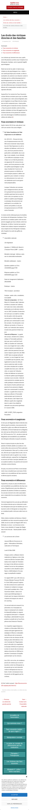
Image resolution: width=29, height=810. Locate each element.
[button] (26, 776)
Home (5, 17)
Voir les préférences (14, 804)
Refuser (14, 799)
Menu (15, 12)
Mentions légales (14, 807)
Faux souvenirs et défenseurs (11, 52)
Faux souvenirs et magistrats (11, 50)
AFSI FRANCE (15, 41)
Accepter (14, 795)
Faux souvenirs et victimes (10, 48)
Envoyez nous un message (15, 7)
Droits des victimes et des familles (12, 22)
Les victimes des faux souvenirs (11, 20)
